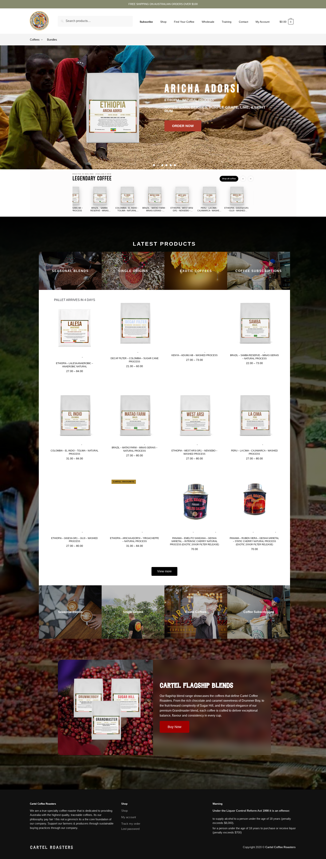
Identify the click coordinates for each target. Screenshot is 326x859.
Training (226, 21)
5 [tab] (171, 165)
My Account (262, 21)
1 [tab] (154, 165)
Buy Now (174, 727)
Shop (163, 21)
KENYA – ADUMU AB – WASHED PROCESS (194, 355)
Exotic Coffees (183, 531)
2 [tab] (158, 165)
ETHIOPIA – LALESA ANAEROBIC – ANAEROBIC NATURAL (74, 365)
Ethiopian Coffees (185, 444)
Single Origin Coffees (67, 357)
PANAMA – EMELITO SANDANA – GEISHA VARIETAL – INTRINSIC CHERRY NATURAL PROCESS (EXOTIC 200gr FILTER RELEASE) (194, 541)
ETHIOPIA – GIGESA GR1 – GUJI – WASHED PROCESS (74, 540)
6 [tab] (175, 165)
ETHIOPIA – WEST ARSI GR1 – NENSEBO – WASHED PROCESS (194, 452)
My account (128, 817)
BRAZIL (270, 352)
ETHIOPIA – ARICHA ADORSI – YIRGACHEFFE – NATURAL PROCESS (134, 540)
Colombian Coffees (124, 352)
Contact (243, 21)
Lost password (130, 828)
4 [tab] (166, 165)
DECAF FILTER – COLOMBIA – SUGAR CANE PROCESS (135, 360)
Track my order (130, 823)
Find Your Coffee (184, 21)
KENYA (210, 352)
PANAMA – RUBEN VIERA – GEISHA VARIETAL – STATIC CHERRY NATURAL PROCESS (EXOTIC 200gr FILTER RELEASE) (254, 541)
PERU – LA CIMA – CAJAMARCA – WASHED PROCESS (254, 452)
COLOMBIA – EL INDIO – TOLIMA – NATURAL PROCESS (74, 452)
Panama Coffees (205, 531)
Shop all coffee (229, 178)
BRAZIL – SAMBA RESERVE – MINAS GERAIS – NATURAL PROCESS (254, 357)
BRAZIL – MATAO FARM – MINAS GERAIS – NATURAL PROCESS (134, 449)
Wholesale (208, 21)
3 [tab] (162, 165)
